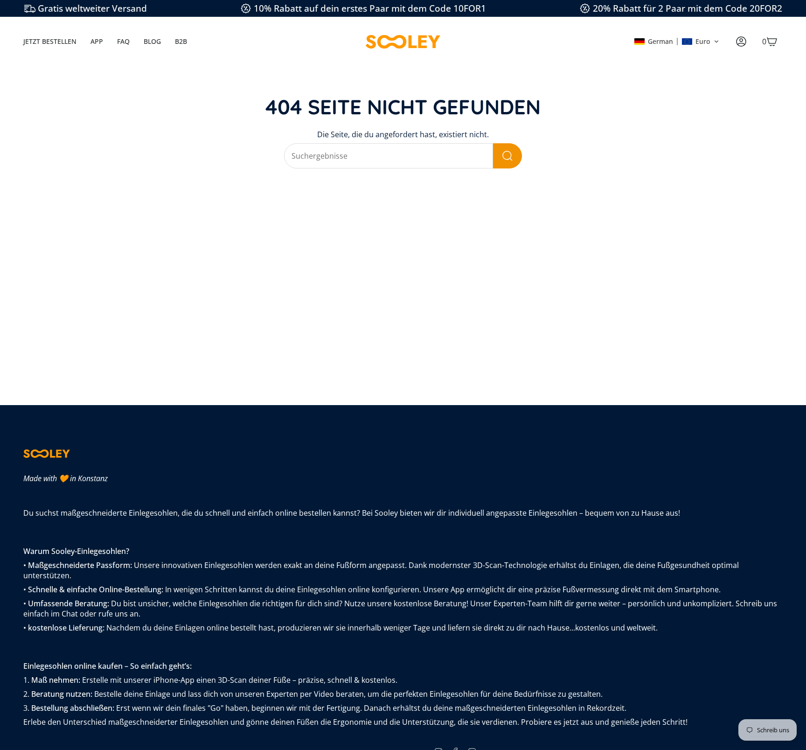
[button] (676, 41)
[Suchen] (507, 155)
